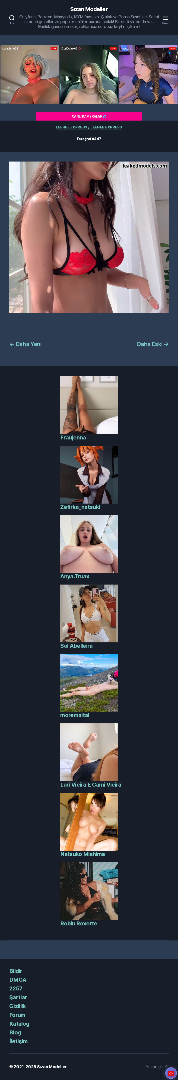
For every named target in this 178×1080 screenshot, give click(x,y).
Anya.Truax (74, 576)
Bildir (15, 971)
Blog (15, 1032)
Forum (17, 1015)
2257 (15, 988)
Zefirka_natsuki (80, 507)
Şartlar (18, 997)
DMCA (17, 979)
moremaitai (74, 715)
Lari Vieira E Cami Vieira (90, 784)
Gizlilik (17, 1006)
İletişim (18, 1041)
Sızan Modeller (89, 9)
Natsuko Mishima (82, 854)
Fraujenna (73, 437)
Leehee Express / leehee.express (89, 127)
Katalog (19, 1023)
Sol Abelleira (76, 645)
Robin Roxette (78, 923)
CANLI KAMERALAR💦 (89, 116)
